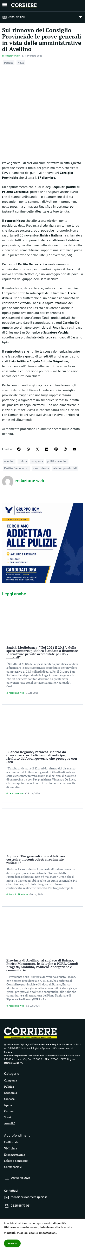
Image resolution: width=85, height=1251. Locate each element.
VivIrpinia (10, 1148)
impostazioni (47, 1233)
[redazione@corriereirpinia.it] (6, 1197)
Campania (10, 1080)
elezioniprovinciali (65, 468)
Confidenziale (13, 1167)
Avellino (9, 461)
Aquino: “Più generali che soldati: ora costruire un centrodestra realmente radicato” (35, 859)
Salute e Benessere (16, 1161)
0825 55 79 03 (20, 1205)
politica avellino (57, 461)
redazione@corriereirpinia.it (29, 1197)
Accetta (12, 1243)
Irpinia (8, 1105)
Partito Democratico (16, 468)
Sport (7, 1117)
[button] (19, 449)
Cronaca (9, 1099)
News (21, 62)
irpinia (23, 461)
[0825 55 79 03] (6, 1205)
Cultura (9, 1111)
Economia (10, 1093)
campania (37, 461)
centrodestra (41, 468)
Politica (8, 62)
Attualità (9, 1123)
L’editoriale (11, 1142)
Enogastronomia (14, 1154)
